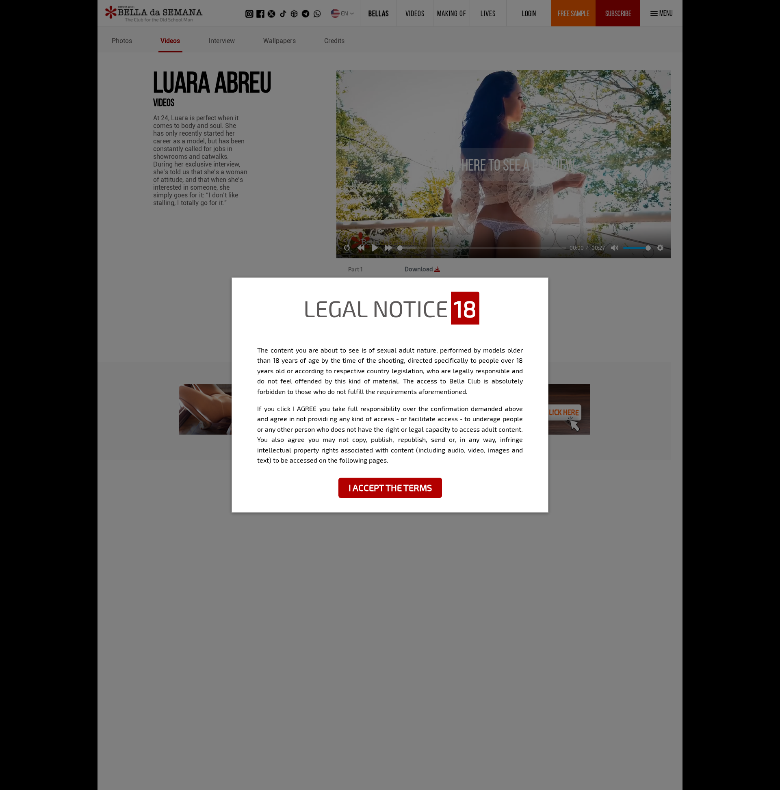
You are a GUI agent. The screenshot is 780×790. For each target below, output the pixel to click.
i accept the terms (390, 487)
